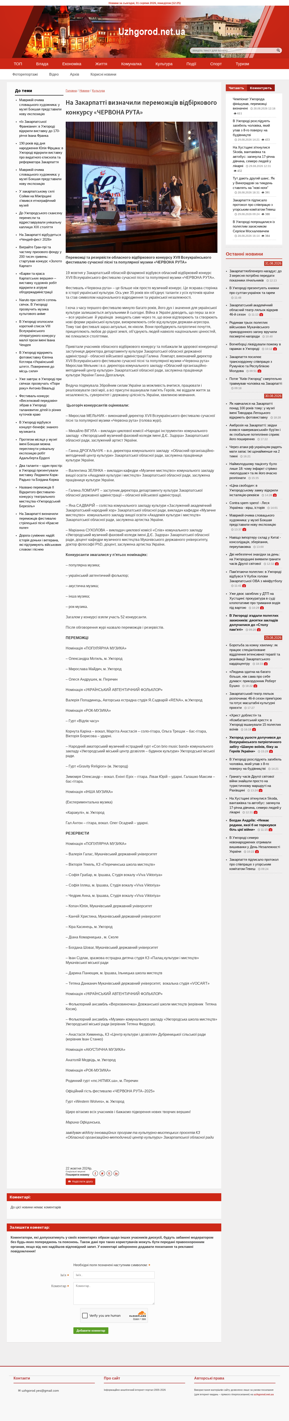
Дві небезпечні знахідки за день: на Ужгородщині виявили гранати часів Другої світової (254, 559)
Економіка (71, 63)
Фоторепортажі (25, 74)
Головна (71, 90)
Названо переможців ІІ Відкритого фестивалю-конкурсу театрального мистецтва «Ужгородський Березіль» (39, 497)
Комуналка (131, 63)
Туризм (242, 63)
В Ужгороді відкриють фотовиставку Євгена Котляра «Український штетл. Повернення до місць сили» (36, 362)
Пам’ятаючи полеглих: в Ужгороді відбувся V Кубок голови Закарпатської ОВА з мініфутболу (255, 576)
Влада (42, 63)
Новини (84, 90)
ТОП (18, 63)
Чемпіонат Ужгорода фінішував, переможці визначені (250, 103)
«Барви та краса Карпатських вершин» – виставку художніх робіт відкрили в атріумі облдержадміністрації (38, 283)
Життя (101, 63)
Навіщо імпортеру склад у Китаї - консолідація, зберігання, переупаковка (255, 542)
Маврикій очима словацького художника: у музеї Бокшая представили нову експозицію (252, 520)
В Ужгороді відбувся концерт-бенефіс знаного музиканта (38, 427)
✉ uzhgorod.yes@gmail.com (38, 1390)
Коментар (60, 1286)
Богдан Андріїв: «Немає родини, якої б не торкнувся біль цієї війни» (252, 825)
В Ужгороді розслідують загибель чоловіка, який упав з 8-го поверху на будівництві (255, 764)
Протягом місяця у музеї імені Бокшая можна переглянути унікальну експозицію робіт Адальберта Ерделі (38, 449)
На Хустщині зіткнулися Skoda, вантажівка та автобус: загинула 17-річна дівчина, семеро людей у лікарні (254, 157)
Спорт (216, 63)
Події (191, 63)
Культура (164, 63)
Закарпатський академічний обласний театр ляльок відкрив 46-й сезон (253, 309)
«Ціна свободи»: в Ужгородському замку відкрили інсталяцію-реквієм (253, 490)
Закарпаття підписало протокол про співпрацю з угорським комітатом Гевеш (254, 204)
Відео (54, 74)
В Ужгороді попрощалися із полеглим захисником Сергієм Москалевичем (254, 226)
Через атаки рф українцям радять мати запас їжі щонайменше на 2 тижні (255, 451)
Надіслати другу (80, 1181)
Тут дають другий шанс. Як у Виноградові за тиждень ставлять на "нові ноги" (254, 183)
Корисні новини (103, 74)
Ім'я (65, 1275)
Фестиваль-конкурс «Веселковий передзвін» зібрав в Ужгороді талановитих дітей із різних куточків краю (40, 405)
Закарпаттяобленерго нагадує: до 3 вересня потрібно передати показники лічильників (255, 275)
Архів (74, 74)
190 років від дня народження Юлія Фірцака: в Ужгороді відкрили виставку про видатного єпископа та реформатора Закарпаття (41, 153)
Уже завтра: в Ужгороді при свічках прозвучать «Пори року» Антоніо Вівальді (40, 383)
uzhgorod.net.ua (264, 1394)
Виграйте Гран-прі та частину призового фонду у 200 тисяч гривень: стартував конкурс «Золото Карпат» (40, 256)
